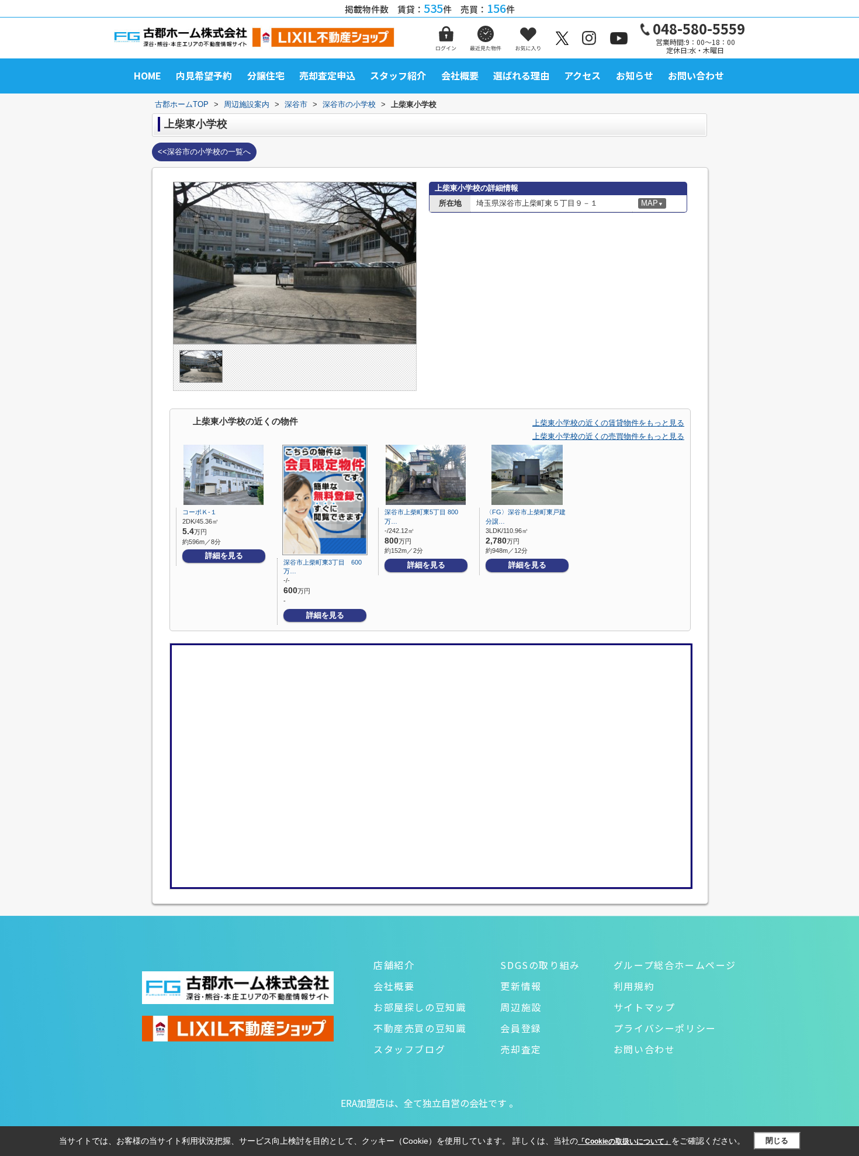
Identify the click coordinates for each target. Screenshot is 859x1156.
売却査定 (520, 1049)
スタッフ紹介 (398, 75)
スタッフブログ (409, 1049)
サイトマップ (645, 1007)
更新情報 (520, 986)
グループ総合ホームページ (675, 965)
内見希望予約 (204, 75)
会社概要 (460, 75)
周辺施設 (520, 1007)
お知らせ (634, 75)
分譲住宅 (266, 75)
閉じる (777, 1140)
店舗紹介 (393, 965)
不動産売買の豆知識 (419, 1028)
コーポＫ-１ (199, 511)
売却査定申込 (327, 75)
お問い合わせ (696, 75)
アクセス (582, 75)
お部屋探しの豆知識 (419, 1007)
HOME (147, 75)
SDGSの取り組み (540, 965)
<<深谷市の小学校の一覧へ (204, 151)
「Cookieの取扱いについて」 (624, 1141)
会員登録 (520, 1028)
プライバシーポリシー (665, 1028)
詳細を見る (224, 555)
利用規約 (634, 986)
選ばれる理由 (521, 75)
